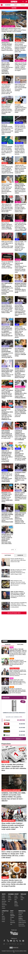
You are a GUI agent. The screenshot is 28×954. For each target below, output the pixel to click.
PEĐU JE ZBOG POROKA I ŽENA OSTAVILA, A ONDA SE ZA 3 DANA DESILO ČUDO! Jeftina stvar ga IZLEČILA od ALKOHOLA (18, 594)
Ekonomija (4, 901)
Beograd (3, 903)
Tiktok (22, 899)
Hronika (3, 899)
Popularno (20, 644)
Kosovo (3, 906)
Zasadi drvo (4, 904)
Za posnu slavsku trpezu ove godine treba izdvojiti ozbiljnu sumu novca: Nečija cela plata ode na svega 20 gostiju (13, 883)
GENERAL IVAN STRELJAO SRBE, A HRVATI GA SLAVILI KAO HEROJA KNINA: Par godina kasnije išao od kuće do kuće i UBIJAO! (13, 797)
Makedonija (12, 922)
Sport (16, 894)
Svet (11, 911)
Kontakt (20, 914)
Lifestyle (5, 911)
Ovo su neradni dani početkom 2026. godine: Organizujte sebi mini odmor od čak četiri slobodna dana (13, 767)
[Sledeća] (15, 549)
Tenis (15, 899)
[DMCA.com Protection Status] (14, 948)
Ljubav (3, 916)
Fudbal (15, 896)
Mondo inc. (22, 911)
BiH (11, 919)
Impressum (21, 912)
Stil (2, 914)
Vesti (3, 894)
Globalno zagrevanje (12, 915)
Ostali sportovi (16, 902)
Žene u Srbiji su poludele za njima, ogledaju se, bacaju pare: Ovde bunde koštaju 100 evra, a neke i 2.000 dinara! (13, 854)
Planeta (11, 912)
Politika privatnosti (22, 922)
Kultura (3, 921)
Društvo (3, 897)
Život (3, 912)
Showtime (16, 905)
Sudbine (3, 908)
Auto (11, 924)
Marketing (21, 916)
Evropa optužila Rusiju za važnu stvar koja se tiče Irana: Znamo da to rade (18, 560)
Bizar (22, 896)
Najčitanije (8, 555)
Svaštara (22, 897)
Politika (3, 896)
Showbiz (11, 894)
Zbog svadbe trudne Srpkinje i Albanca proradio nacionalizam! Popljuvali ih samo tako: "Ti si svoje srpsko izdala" (12, 826)
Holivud (9, 899)
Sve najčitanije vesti (14, 613)
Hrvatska (12, 917)
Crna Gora (12, 920)
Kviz (9, 901)
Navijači (16, 904)
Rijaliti (9, 896)
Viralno (23, 894)
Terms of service (22, 925)
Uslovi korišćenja (22, 920)
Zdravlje (3, 918)
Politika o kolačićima (21, 919)
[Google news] (23, 941)
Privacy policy (21, 924)
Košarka (16, 897)
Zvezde (9, 897)
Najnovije (20, 555)
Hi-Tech (3, 919)
